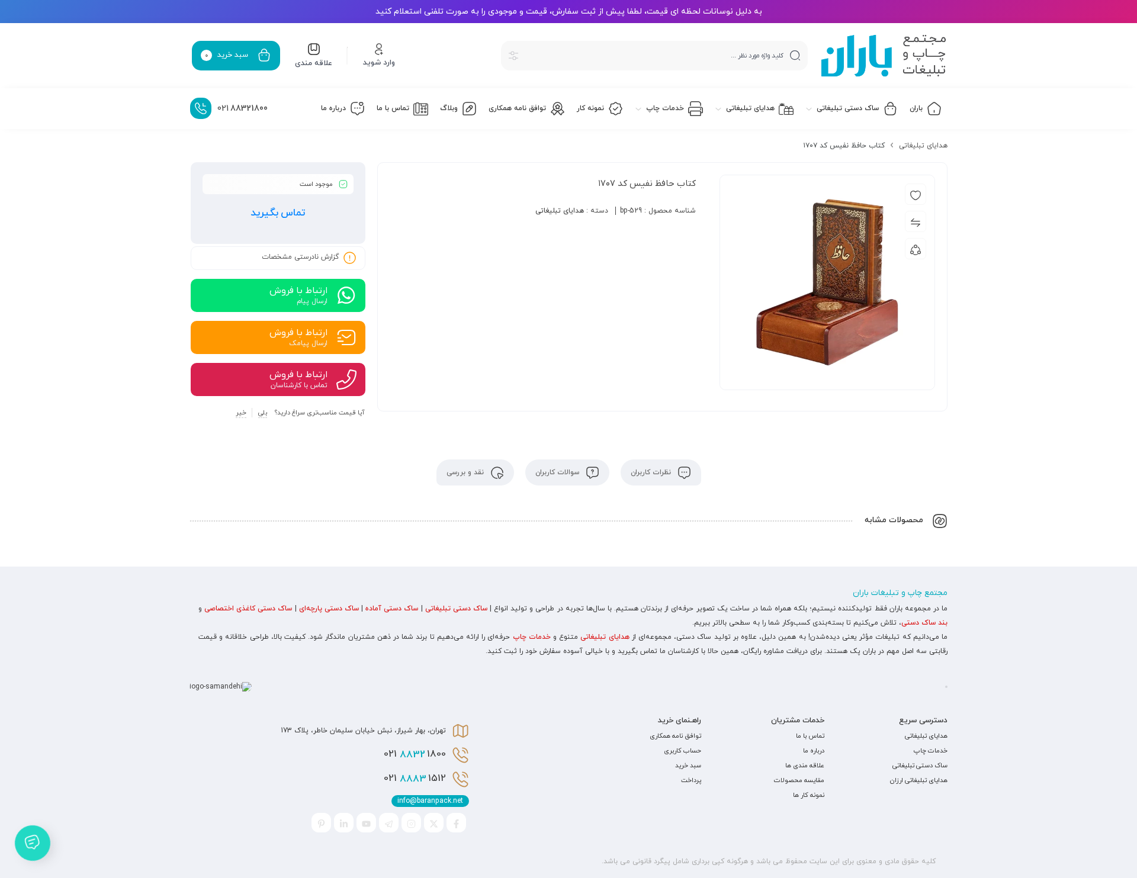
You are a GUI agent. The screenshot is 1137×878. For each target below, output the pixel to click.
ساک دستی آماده (391, 608)
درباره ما (813, 750)
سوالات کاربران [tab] (558, 472)
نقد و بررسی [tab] (466, 472)
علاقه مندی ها (804, 765)
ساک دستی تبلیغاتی (456, 608)
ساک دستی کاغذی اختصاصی (248, 608)
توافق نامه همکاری (675, 736)
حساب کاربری (682, 750)
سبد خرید (688, 765)
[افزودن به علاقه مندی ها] (915, 194)
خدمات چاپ (532, 637)
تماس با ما (810, 736)
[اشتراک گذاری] (915, 248)
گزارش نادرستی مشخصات (300, 257)
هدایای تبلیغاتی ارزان (919, 780)
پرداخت (691, 780)
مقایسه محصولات (799, 780)
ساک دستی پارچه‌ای (329, 608)
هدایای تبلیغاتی (923, 145)
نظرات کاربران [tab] (652, 472)
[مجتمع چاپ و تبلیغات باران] (884, 55)
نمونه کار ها (808, 795)
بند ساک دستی (924, 623)
